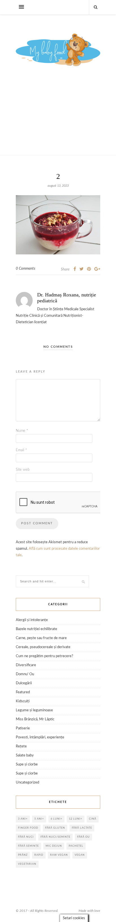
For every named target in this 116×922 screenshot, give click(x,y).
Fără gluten (55, 828)
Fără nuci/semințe (55, 837)
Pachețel (76, 846)
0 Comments (25, 268)
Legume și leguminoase (34, 710)
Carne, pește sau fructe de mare (41, 638)
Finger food (28, 828)
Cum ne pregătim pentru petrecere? (44, 656)
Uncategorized (27, 782)
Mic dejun (54, 846)
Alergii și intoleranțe (32, 620)
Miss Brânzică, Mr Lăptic (35, 719)
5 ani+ (39, 819)
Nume (22, 431)
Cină (92, 819)
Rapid (38, 855)
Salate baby (25, 755)
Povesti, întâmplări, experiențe (40, 737)
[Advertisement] (58, 117)
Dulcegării (24, 683)
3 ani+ (23, 819)
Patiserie (23, 728)
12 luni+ (75, 819)
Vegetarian (27, 864)
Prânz (23, 855)
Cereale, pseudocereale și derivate (43, 647)
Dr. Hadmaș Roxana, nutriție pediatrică (66, 297)
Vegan (80, 855)
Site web (23, 470)
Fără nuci (26, 837)
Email (21, 450)
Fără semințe (28, 846)
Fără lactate (82, 828)
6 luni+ (56, 819)
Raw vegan (59, 855)
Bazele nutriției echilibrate (36, 629)
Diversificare (26, 665)
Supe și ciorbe (27, 764)
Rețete (21, 746)
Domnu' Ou (25, 674)
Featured (23, 692)
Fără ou (83, 837)
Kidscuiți (23, 701)
